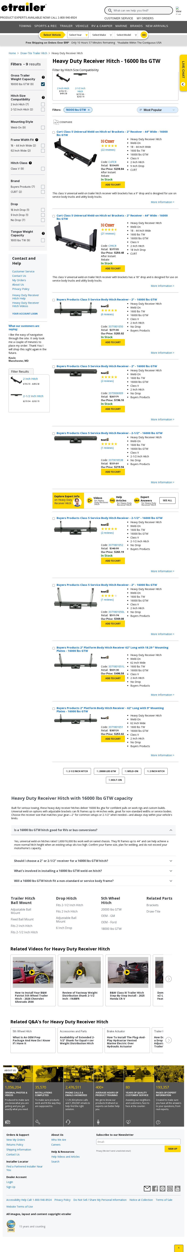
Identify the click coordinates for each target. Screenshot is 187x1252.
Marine (121, 26)
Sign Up (10, 1187)
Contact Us (19, 276)
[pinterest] (162, 1189)
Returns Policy (14, 1144)
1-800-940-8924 (67, 17)
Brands (136, 26)
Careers (55, 1144)
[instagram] (170, 1189)
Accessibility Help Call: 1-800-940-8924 (28, 1200)
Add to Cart (113, 184)
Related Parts (159, 898)
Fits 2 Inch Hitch (21, 926)
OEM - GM (108, 916)
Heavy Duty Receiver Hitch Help (25, 296)
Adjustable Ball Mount (21, 911)
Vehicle (82, 26)
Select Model (124, 34)
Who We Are (58, 1139)
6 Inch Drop (64, 928)
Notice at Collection (141, 1200)
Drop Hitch (66, 898)
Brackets (152, 905)
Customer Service (118, 18)
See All (167, 500)
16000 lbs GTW (76, 109)
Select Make (99, 34)
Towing (25, 26)
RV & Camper (101, 26)
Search (55, 1161)
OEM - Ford (109, 922)
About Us (18, 284)
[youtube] (177, 1189)
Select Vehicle (52, 34)
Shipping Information (18, 1149)
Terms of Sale (164, 1200)
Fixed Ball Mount (22, 919)
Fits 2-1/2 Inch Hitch (24, 932)
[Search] (110, 10)
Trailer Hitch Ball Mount (23, 900)
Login (9, 1182)
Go (144, 35)
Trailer (66, 26)
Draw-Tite (153, 911)
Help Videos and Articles (65, 1156)
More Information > (162, 202)
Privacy (99, 1151)
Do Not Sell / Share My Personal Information (100, 1200)
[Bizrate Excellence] (11, 1226)
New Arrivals (157, 26)
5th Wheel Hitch (110, 900)
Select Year (75, 34)
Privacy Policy (20, 289)
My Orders (145, 18)
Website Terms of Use (19, 1206)
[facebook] (155, 1189)
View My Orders (15, 1139)
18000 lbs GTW (111, 929)
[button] (168, 979)
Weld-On (132, 771)
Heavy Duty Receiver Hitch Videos (25, 304)
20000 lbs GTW (107, 771)
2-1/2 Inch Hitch (80, 90)
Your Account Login (25, 313)
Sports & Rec (45, 26)
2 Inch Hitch (63, 88)
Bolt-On (116, 780)
